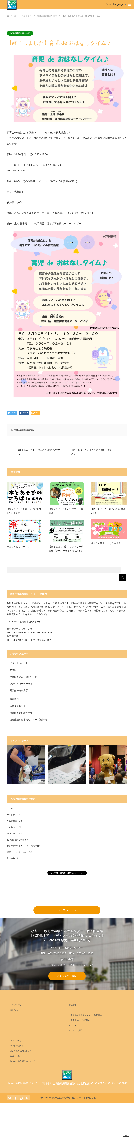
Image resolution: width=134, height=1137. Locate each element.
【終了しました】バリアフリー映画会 (66, 511)
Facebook (15, 1097)
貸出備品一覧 (13, 858)
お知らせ (14, 1010)
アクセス (11, 808)
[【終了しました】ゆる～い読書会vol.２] (109, 493)
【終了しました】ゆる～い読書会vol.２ (108, 511)
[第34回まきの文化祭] (108, 764)
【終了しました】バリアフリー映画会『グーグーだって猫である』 (66, 548)
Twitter (9, 1097)
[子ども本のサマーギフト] (25, 530)
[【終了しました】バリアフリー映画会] (67, 493)
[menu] (129, 4)
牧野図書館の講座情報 (20, 33)
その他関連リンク (15, 821)
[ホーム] (8, 10)
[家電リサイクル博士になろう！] (26, 764)
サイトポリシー (14, 815)
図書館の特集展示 (19, 690)
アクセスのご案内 (67, 976)
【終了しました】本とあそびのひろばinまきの (24, 511)
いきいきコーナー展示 (21, 683)
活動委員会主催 (18, 706)
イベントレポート (19, 663)
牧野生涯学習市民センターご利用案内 (23, 846)
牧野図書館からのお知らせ (23, 677)
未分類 (13, 670)
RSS (26, 1097)
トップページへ (67, 910)
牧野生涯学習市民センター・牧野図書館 (74, 1097)
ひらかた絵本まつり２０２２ (106, 543)
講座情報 (14, 699)
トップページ (16, 1005)
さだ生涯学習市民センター (22, 1051)
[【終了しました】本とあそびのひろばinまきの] (25, 493)
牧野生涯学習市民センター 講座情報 (28, 719)
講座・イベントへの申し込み (19, 852)
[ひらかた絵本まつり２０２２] (109, 529)
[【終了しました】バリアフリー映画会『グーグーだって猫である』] (67, 530)
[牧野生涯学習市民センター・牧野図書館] (67, 1075)
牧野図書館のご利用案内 (17, 840)
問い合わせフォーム (16, 833)
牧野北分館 (15, 1056)
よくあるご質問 (14, 827)
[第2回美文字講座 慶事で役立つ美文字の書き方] (67, 764)
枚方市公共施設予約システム (23, 1061)
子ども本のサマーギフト (19, 546)
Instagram (20, 1097)
